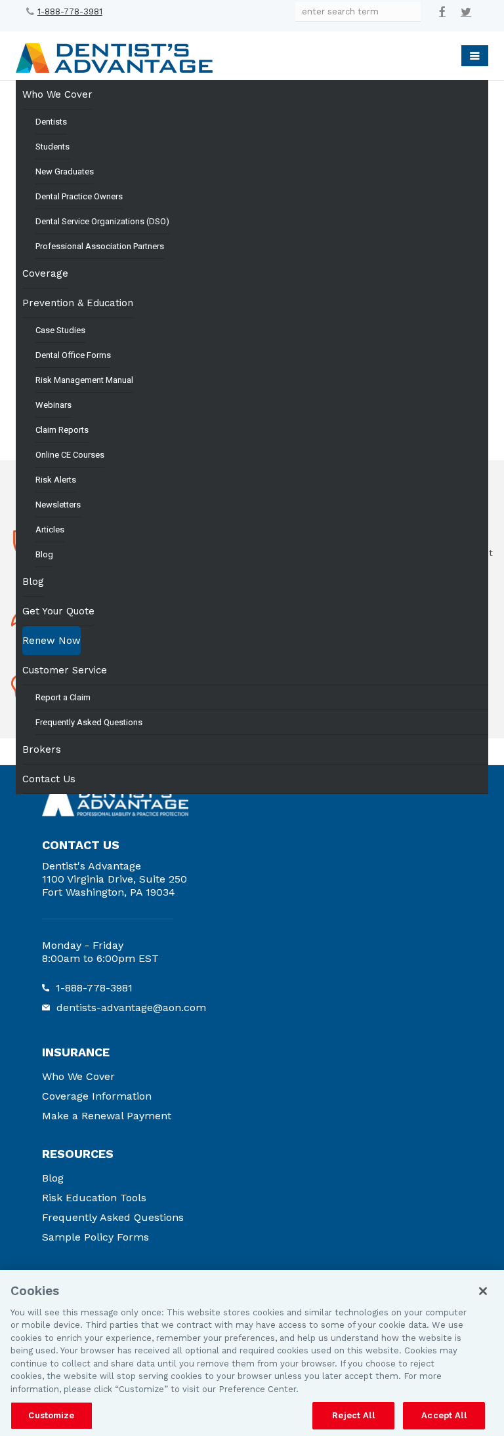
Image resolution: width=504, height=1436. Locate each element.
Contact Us (48, 779)
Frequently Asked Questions (88, 722)
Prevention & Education (77, 303)
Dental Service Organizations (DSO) (102, 221)
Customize (51, 1415)
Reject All (353, 1415)
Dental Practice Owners (79, 196)
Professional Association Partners (99, 246)
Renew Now (51, 641)
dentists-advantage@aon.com (131, 1007)
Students (52, 146)
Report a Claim (63, 697)
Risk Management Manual (84, 380)
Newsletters (58, 504)
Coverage (45, 273)
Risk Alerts (55, 480)
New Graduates (64, 171)
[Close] (483, 1291)
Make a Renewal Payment (106, 1115)
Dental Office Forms (73, 355)
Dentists (51, 122)
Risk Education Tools (94, 1197)
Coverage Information (97, 1096)
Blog (44, 554)
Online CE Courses (69, 455)
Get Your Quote (58, 611)
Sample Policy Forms (95, 1237)
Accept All (443, 1415)
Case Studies (60, 330)
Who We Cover (57, 94)
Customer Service (64, 670)
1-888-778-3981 (69, 11)
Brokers (41, 749)
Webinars (53, 405)
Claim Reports (62, 430)
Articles (49, 529)
